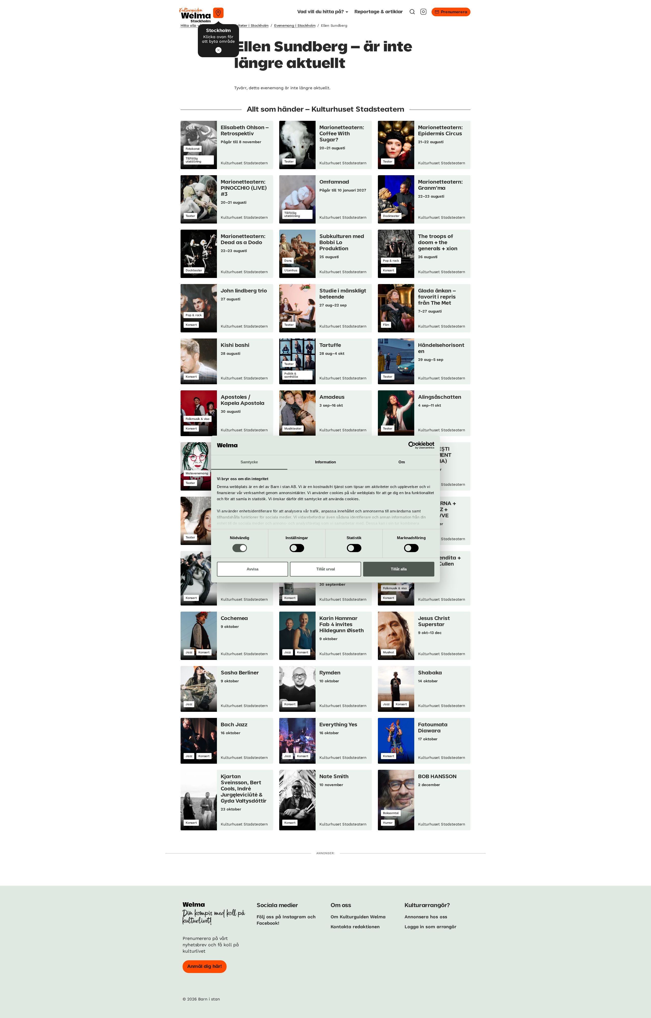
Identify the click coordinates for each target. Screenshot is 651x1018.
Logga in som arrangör (430, 926)
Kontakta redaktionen (355, 926)
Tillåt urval (325, 569)
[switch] (297, 548)
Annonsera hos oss (426, 916)
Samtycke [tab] (249, 462)
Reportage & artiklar (378, 12)
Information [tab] (325, 462)
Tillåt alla (399, 569)
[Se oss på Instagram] (423, 13)
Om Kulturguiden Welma (358, 916)
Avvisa (252, 569)
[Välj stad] (218, 13)
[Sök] (412, 13)
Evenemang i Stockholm (294, 25)
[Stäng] (218, 50)
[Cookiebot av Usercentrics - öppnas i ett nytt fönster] (412, 445)
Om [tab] (401, 462)
